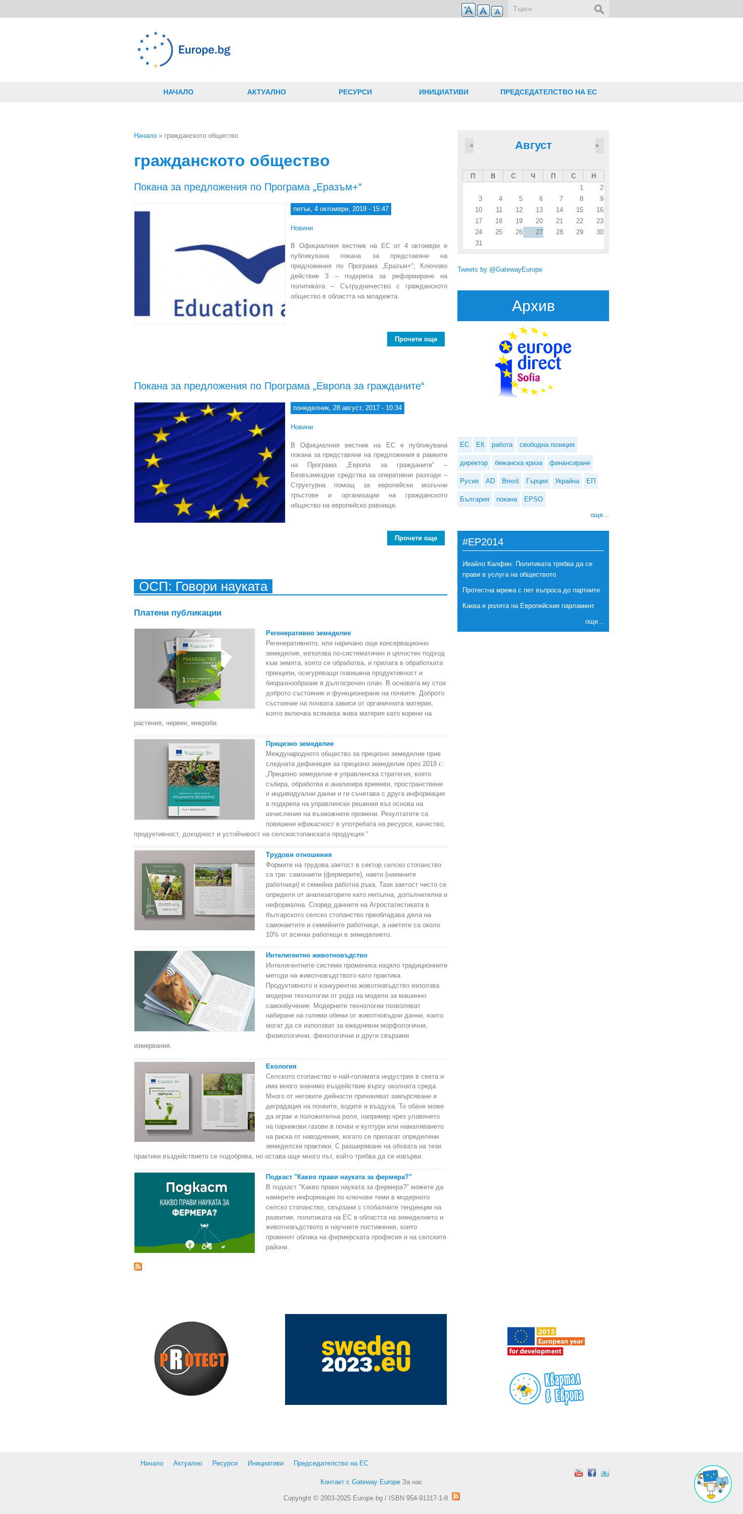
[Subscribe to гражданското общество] (290, 1267)
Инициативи (444, 92)
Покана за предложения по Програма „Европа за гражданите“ (279, 385)
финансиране (569, 463)
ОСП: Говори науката (203, 586)
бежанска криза (518, 463)
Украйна (567, 481)
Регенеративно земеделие (308, 633)
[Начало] (290, 50)
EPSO (533, 499)
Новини (302, 228)
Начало (178, 92)
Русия (469, 481)
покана (506, 499)
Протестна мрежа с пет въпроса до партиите (531, 590)
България (474, 499)
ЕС (464, 444)
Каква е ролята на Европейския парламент (528, 606)
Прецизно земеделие (300, 743)
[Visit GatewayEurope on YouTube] (579, 1473)
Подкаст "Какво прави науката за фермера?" (339, 1177)
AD (490, 481)
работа (502, 444)
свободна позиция (547, 444)
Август (533, 145)
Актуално (266, 92)
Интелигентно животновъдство (316, 955)
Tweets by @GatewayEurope (499, 269)
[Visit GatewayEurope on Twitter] (605, 1473)
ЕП (590, 481)
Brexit (510, 481)
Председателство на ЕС (548, 92)
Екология (281, 1066)
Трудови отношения (299, 855)
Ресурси (355, 92)
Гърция (537, 481)
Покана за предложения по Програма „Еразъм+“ (248, 186)
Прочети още (420, 339)
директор (474, 463)
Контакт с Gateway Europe (360, 1482)
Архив (533, 305)
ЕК (480, 444)
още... (599, 515)
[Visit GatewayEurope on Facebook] (592, 1473)
